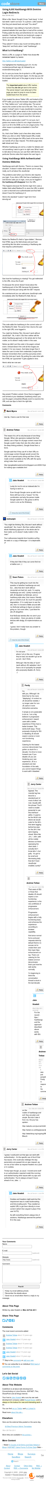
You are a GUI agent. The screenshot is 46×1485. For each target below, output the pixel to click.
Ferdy (27, 685)
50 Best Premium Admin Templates (18, 1426)
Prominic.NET (20, 1478)
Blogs (4, 1447)
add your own (28, 1360)
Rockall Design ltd (19, 1474)
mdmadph (11, 518)
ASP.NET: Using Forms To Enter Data (22, 1447)
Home (10, 1453)
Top (42, 1455)
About (8, 1465)
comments (17, 1360)
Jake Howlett (11, 1339)
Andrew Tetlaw (33, 883)
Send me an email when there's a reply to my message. (20, 1296)
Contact (17, 1465)
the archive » (27, 1434)
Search (28, 1456)
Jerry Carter (36, 784)
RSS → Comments (21, 1468)
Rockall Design (30, 1399)
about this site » (17, 1412)
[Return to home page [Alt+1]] (10, 5)
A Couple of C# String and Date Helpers (24, 1444)
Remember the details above (16, 1293)
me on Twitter (17, 1408)
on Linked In (30, 1408)
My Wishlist (36, 1468)
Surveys (31, 1453)
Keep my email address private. (17, 1290)
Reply (41, 424)
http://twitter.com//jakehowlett (13, 61)
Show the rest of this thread (20, 513)
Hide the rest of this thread (20, 640)
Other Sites (28, 1465)
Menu (41, 4)
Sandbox (16, 1456)
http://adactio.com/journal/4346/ (34, 1126)
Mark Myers (12, 411)
